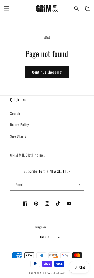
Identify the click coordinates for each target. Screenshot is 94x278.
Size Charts (18, 136)
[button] (6, 8)
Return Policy (19, 124)
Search (15, 113)
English (44, 236)
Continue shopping (47, 72)
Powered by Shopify (56, 272)
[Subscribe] (78, 185)
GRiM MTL (41, 272)
